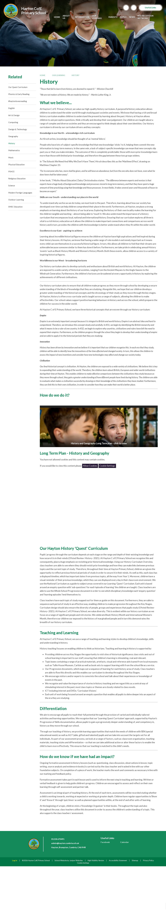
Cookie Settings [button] (83, 863)
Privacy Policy (148, 860)
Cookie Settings (107, 465)
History (75, 75)
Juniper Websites (76, 860)
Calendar (124, 842)
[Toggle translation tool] (133, 7)
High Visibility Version (96, 860)
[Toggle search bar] (126, 7)
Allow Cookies (90, 465)
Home (42, 75)
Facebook (105, 842)
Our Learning (58, 75)
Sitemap (135, 860)
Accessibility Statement (118, 860)
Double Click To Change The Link (99, 426)
